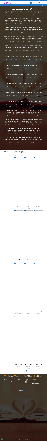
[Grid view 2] (20, 155)
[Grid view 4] (22, 155)
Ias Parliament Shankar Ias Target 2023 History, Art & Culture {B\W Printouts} (38, 205)
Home (5, 380)
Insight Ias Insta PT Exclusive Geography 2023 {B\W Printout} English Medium (38, 258)
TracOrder (12, 384)
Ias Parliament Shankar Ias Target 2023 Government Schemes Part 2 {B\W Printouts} (28, 206)
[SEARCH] (31, 3)
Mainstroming (16, 313)
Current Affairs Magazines (38, 260)
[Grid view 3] (21, 155)
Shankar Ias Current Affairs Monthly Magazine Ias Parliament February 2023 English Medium (38, 365)
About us (6, 381)
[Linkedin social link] (21, 390)
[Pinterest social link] (40, 0)
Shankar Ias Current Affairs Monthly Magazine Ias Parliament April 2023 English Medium (18, 365)
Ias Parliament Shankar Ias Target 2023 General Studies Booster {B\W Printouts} (19, 205)
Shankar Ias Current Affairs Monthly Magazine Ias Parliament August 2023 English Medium (28, 365)
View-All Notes (30, 260)
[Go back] (10, 9)
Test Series (6, 383)
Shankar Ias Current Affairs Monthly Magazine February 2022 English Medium (38, 311)
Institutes (17, 206)
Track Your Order (6, 382)
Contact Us (6, 384)
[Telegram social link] (41, 0)
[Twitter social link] (39, 0)
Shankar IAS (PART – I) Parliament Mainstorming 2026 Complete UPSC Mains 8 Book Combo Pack (18, 312)
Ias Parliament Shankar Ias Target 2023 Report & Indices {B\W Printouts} (28, 258)
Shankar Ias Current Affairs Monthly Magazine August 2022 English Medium (28, 311)
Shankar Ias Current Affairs (26, 260)
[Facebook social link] (38, 0)
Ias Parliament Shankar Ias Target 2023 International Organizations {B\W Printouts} (19, 259)
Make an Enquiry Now (39, 5)
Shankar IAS (20, 206)
